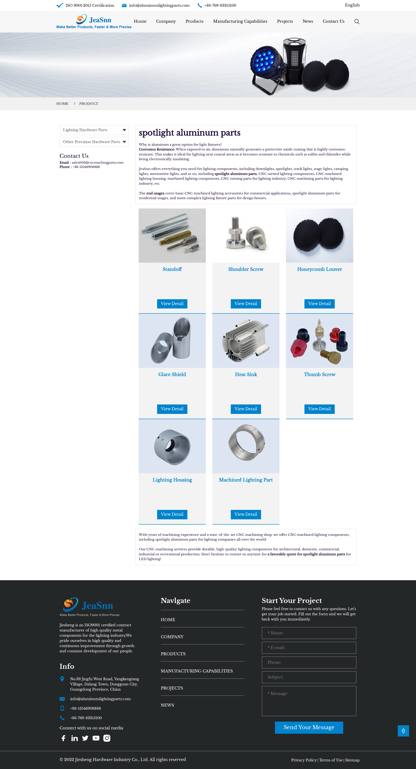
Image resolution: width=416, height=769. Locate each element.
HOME (168, 619)
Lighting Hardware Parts (85, 130)
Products (194, 21)
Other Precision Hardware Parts (91, 142)
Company (166, 21)
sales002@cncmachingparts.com (98, 163)
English (352, 5)
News (308, 21)
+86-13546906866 (86, 167)
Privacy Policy (304, 760)
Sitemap (352, 760)
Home (140, 21)
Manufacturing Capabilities (240, 21)
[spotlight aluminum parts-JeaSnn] (94, 21)
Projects (285, 21)
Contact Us (333, 21)
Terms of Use (331, 760)
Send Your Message (309, 727)
